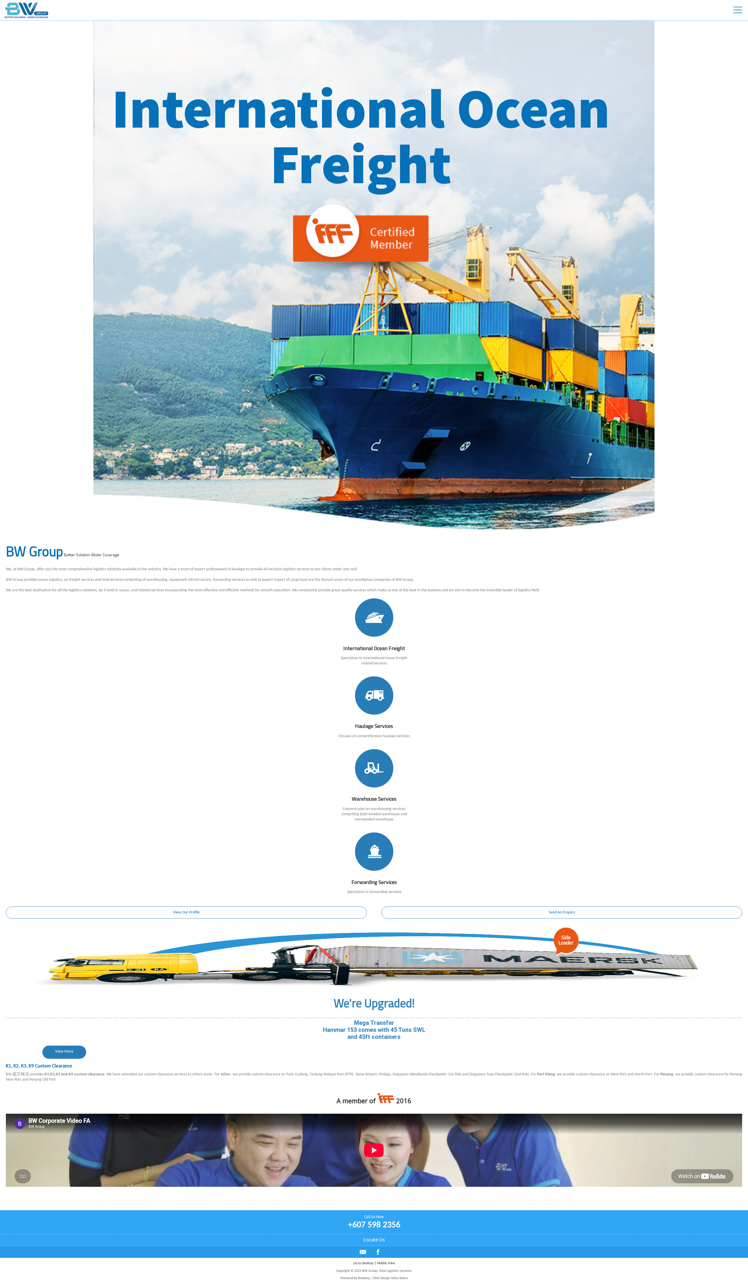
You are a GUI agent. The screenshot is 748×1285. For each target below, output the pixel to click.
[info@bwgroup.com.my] (363, 1252)
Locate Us (374, 1240)
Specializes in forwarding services (374, 892)
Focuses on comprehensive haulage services (374, 736)
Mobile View (386, 1263)
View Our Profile (186, 912)
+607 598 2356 (374, 1225)
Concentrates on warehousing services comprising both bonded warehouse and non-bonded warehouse (374, 814)
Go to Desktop (363, 1263)
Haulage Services (374, 726)
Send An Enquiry (562, 912)
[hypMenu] (738, 10)
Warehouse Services (374, 799)
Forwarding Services (374, 882)
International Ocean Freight (374, 648)
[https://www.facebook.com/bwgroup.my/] (378, 1254)
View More (64, 1051)
